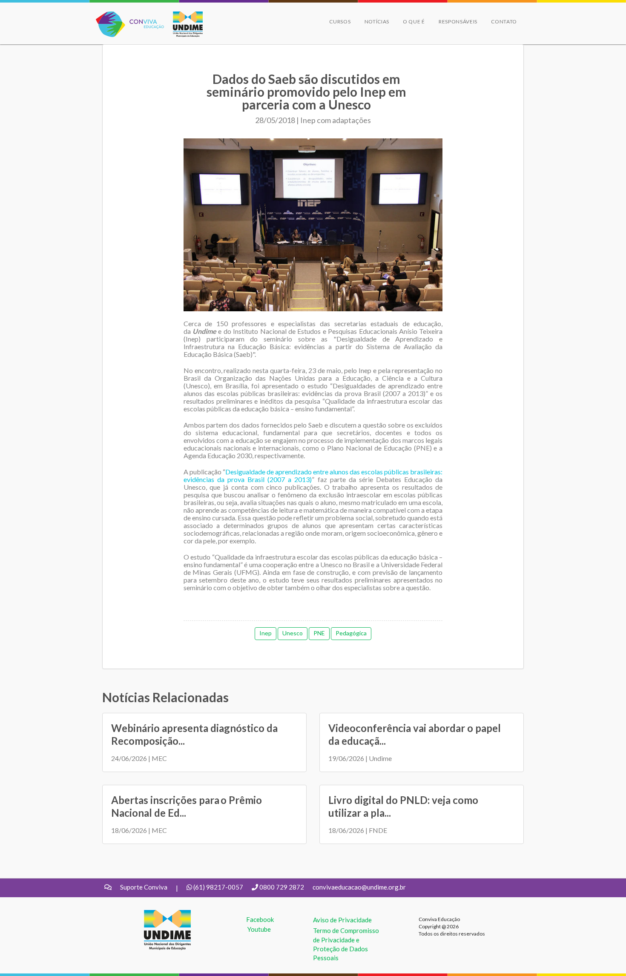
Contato (504, 21)
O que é (414, 21)
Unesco (292, 633)
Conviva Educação (126, 15)
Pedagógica (351, 633)
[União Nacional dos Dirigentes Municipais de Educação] (183, 24)
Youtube (259, 929)
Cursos (339, 21)
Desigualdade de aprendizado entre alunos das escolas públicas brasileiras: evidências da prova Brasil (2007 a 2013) (313, 475)
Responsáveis (458, 21)
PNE (319, 633)
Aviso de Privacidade (342, 920)
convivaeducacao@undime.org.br (359, 887)
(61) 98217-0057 (218, 887)
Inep (265, 633)
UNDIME (157, 914)
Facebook (260, 919)
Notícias (377, 21)
